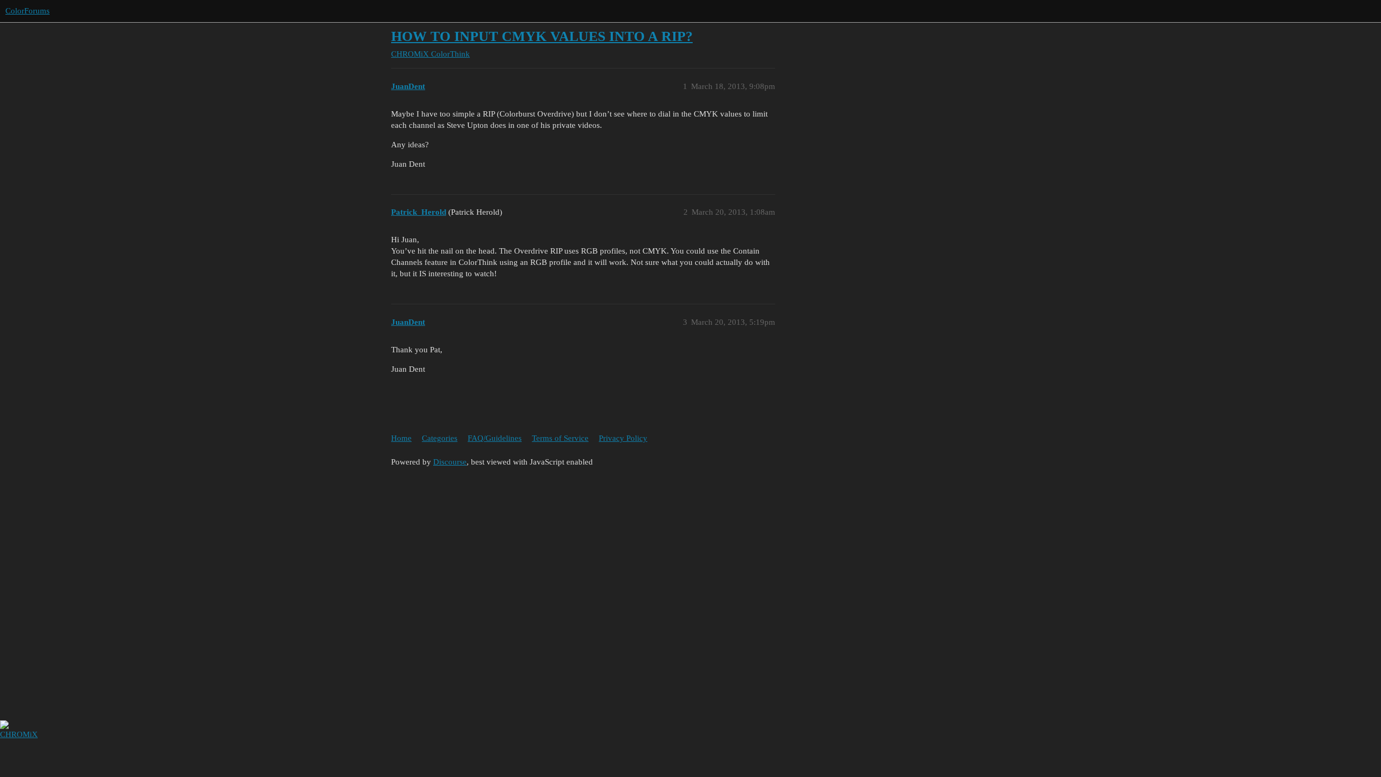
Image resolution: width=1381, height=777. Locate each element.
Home (401, 438)
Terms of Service (560, 438)
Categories (439, 438)
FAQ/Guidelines (495, 438)
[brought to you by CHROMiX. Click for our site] (6, 747)
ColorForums (27, 10)
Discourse (450, 462)
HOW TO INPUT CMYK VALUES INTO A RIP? (542, 36)
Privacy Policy (623, 438)
